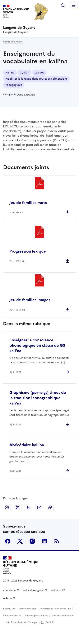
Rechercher (63, 5)
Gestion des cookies (63, 615)
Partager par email (39, 507)
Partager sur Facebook (7, 507)
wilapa (7, 598)
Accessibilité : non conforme (55, 608)
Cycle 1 (24, 73)
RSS (56, 541)
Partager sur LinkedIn (28, 507)
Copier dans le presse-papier (50, 507)
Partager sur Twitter (17, 507)
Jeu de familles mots (28, 203)
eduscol (56, 590)
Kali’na (9, 73)
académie (9, 590)
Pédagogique (13, 85)
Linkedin (44, 541)
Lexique (39, 73)
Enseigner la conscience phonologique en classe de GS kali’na (37, 345)
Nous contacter (27, 608)
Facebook (7, 541)
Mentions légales (12, 615)
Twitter (20, 541)
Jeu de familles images (29, 300)
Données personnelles (36, 615)
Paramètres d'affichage (24, 622)
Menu (73, 5)
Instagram (32, 541)
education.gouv (33, 590)
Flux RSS (49, 622)
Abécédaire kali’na (26, 445)
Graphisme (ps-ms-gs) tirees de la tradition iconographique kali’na (37, 398)
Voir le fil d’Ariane (13, 41)
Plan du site (9, 608)
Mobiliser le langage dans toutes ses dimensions (36, 79)
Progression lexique (27, 251)
